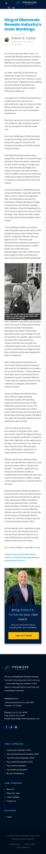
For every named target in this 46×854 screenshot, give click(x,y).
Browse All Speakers (15, 773)
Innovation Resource (16, 560)
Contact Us (11, 801)
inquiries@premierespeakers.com (25, 718)
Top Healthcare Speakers (17, 769)
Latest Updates (13, 797)
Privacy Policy (14, 844)
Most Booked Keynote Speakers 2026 (23, 754)
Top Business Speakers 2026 (19, 750)
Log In (9, 817)
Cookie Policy (29, 844)
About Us (10, 789)
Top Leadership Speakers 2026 (20, 762)
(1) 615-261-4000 (19, 712)
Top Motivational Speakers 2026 (20, 758)
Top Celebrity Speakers (16, 765)
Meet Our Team (13, 793)
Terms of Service (23, 847)
